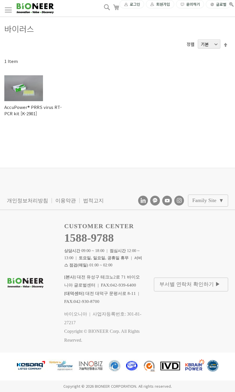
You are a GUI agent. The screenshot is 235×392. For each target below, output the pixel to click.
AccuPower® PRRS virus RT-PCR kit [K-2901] (33, 110)
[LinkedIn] (143, 200)
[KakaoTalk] (155, 200)
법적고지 (93, 200)
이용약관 (65, 200)
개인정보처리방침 (27, 200)
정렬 (191, 44)
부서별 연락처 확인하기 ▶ (189, 284)
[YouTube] (167, 200)
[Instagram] (179, 200)
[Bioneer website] (35, 8)
